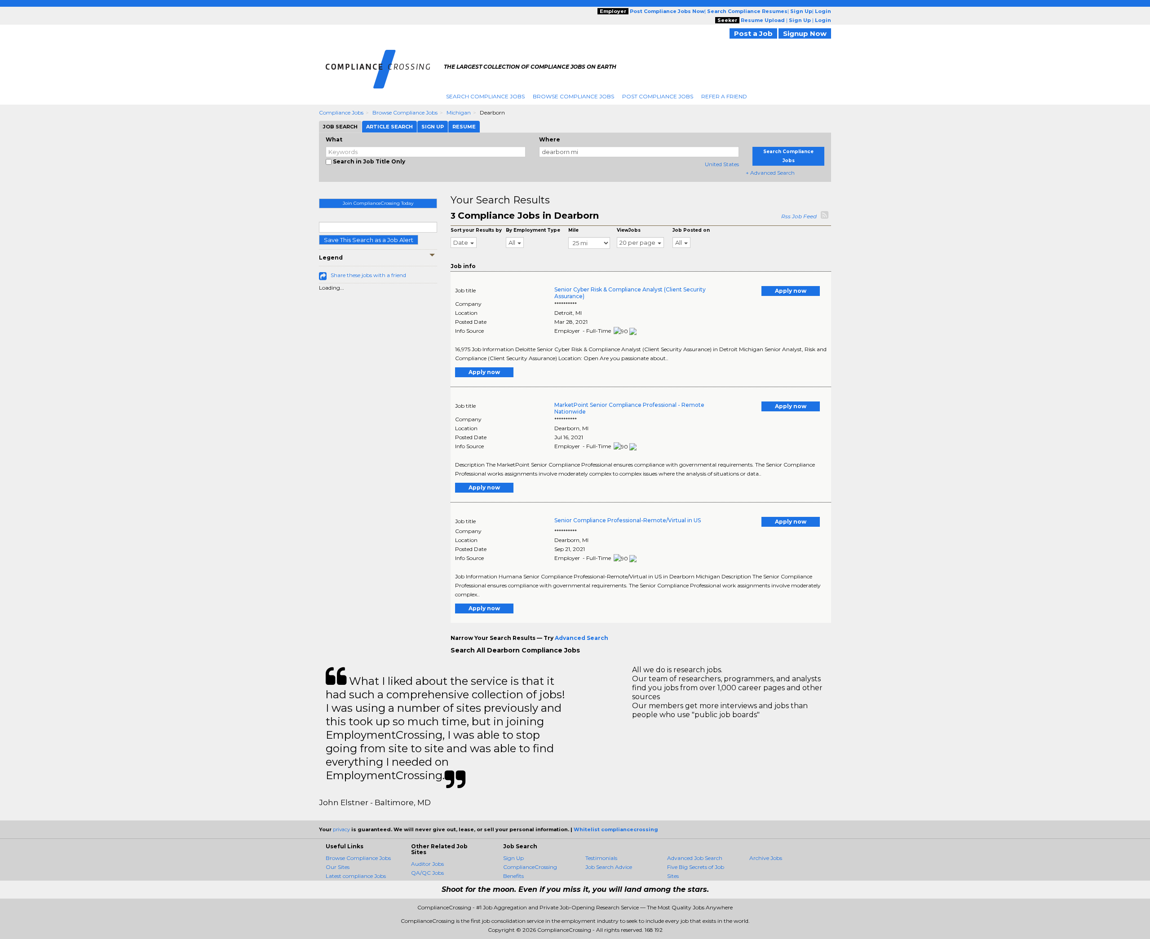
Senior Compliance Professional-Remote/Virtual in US (627, 520)
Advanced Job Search (694, 858)
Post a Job (753, 33)
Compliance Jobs (341, 112)
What (334, 139)
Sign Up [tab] (432, 126)
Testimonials (601, 858)
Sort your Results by (476, 230)
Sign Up (513, 858)
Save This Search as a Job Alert (368, 239)
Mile (573, 230)
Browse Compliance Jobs (573, 96)
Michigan (459, 112)
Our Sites (337, 867)
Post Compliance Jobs (657, 96)
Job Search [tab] (340, 126)
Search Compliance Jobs (485, 96)
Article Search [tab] (389, 126)
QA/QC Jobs (427, 872)
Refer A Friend (724, 96)
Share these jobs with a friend (368, 275)
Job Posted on (691, 230)
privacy (341, 829)
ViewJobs (629, 230)
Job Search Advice (608, 867)
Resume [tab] (464, 126)
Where (549, 139)
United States (722, 164)
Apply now (790, 290)
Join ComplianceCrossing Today (378, 203)
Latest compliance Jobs (356, 876)
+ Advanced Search (770, 172)
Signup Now (805, 33)
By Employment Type (533, 230)
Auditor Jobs (427, 863)
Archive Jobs (765, 858)
